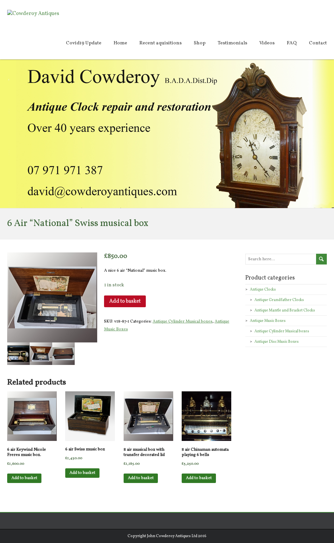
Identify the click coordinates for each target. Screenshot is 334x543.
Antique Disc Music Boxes (276, 341)
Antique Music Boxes (268, 321)
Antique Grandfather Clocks (279, 300)
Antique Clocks (263, 289)
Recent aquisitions (160, 43)
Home (120, 43)
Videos (267, 43)
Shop (199, 43)
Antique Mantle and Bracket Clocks (284, 310)
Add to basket (125, 301)
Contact (318, 43)
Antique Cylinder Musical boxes (182, 321)
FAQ (292, 43)
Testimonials (232, 43)
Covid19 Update (83, 43)
